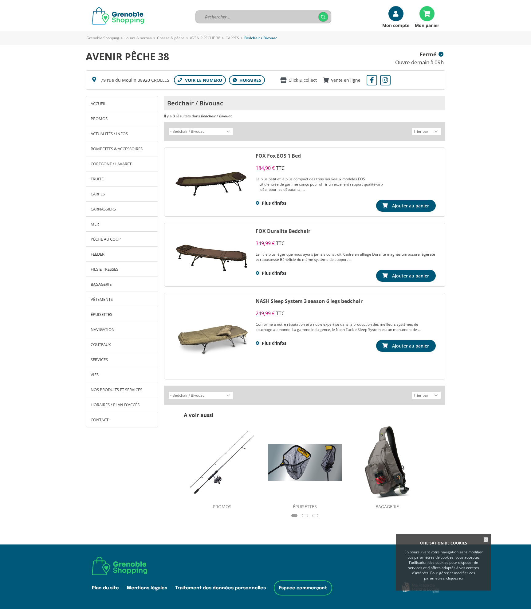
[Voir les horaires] (247, 80)
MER (95, 224)
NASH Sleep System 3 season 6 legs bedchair (309, 301)
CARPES (232, 38)
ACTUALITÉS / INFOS (109, 133)
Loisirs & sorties (138, 38)
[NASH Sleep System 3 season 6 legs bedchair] (212, 336)
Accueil (98, 103)
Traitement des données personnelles (220, 588)
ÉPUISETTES (101, 314)
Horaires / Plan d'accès (115, 404)
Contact (99, 419)
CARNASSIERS (103, 209)
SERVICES (99, 359)
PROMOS (99, 118)
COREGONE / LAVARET (111, 164)
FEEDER (97, 254)
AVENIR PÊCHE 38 (205, 38)
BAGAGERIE (101, 284)
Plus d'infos (274, 203)
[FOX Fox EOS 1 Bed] (212, 182)
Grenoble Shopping (102, 38)
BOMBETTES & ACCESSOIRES (117, 148)
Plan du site (105, 588)
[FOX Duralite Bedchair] (212, 255)
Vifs (95, 374)
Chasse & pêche (171, 38)
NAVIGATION (103, 329)
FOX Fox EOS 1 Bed (278, 155)
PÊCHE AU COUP (106, 239)
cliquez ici (454, 578)
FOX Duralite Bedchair (283, 231)
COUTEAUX (101, 344)
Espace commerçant (303, 588)
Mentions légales (147, 588)
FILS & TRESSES (104, 269)
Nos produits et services (116, 389)
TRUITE (97, 179)
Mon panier (427, 25)
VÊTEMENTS (102, 299)
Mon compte (395, 25)
